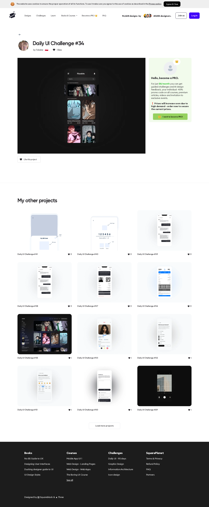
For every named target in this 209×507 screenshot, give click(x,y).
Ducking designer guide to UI (38, 469)
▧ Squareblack (45, 497)
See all (70, 480)
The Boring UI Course (77, 475)
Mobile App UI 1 (74, 458)
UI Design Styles (32, 475)
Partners (150, 475)
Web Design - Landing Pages (81, 464)
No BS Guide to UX (33, 458)
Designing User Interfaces (37, 464)
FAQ (148, 469)
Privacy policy (155, 4)
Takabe (39, 49)
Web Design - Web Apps (79, 469)
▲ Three (59, 497)
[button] (19, 34)
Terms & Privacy (154, 458)
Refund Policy (153, 464)
